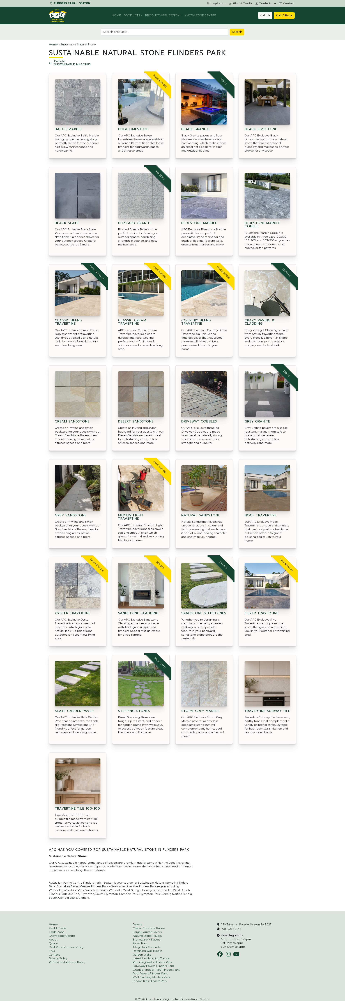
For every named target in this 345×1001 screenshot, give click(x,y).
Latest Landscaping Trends (151, 958)
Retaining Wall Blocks (147, 951)
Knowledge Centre (200, 15)
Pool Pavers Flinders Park (150, 973)
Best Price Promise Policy (66, 947)
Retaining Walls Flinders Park (152, 962)
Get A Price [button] (284, 15)
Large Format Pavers (147, 932)
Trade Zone (267, 3)
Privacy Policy (58, 958)
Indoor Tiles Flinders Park (150, 981)
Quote (53, 943)
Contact (289, 3)
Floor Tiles (140, 943)
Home (116, 15)
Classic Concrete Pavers (149, 928)
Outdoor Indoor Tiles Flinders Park (156, 969)
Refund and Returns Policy (67, 962)
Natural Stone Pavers (147, 935)
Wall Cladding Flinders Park (151, 977)
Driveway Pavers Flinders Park (153, 966)
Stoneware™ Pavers (146, 939)
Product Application (162, 15)
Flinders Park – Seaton (71, 3)
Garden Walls (142, 954)
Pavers (137, 924)
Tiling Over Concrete (147, 947)
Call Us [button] (265, 15)
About (53, 939)
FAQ (52, 951)
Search (237, 32)
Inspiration (218, 3)
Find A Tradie (242, 3)
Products (132, 15)
